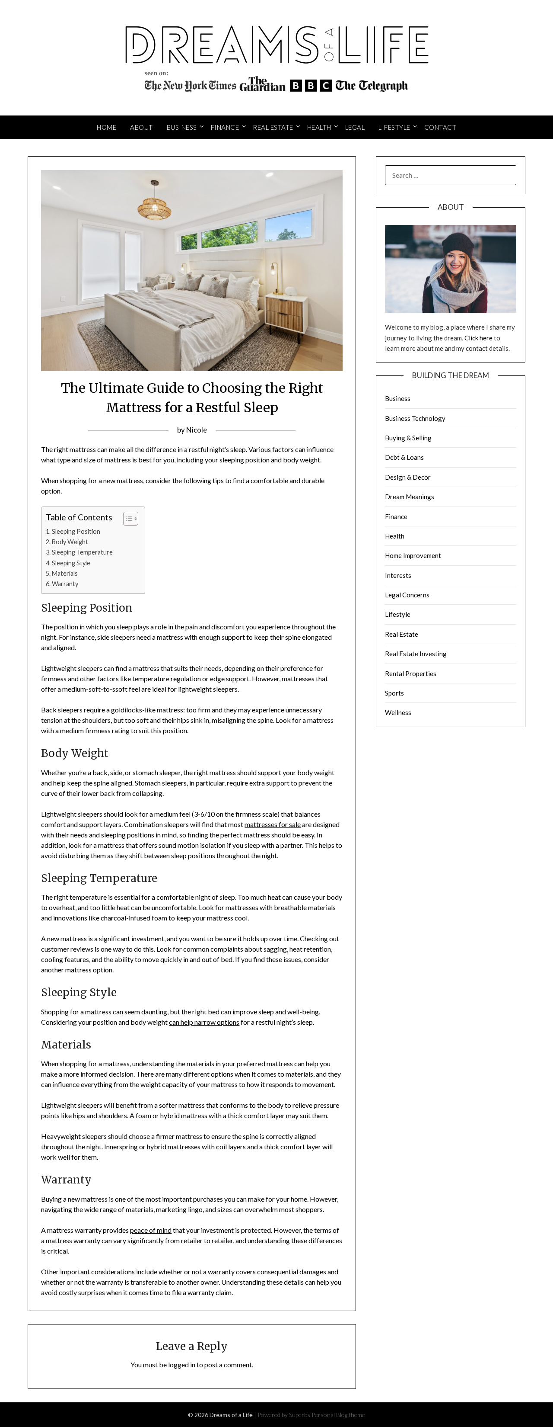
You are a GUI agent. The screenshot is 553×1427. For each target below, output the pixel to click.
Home (106, 127)
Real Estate (273, 127)
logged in (181, 1364)
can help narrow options (204, 1022)
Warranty (65, 583)
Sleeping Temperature (82, 552)
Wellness (398, 712)
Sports (394, 693)
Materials (65, 573)
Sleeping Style (71, 563)
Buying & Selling (408, 438)
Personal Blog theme (338, 1414)
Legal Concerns (407, 595)
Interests (398, 575)
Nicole (196, 429)
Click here (478, 338)
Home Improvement (413, 555)
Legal (355, 127)
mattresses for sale (273, 824)
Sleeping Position (76, 531)
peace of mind (151, 1230)
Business (182, 127)
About (141, 127)
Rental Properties (410, 673)
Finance (225, 127)
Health (319, 127)
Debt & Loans (404, 457)
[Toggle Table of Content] (126, 518)
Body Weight (70, 541)
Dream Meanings (409, 496)
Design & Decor (408, 477)
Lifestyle (394, 127)
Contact (440, 127)
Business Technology (415, 418)
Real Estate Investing (416, 653)
